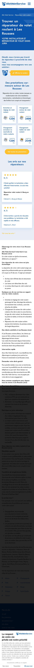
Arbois (7, 578)
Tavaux (7, 595)
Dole (6, 583)
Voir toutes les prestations (17, 152)
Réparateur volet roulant (23, 15)
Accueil (4, 614)
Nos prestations (6, 617)
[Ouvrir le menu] (29, 4)
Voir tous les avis (8, 233)
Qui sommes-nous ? (7, 621)
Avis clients (5, 624)
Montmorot (8, 587)
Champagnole (24, 578)
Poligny (7, 591)
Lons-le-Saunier (25, 583)
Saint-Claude (24, 591)
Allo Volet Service (7, 15)
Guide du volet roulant (8, 627)
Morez (22, 587)
